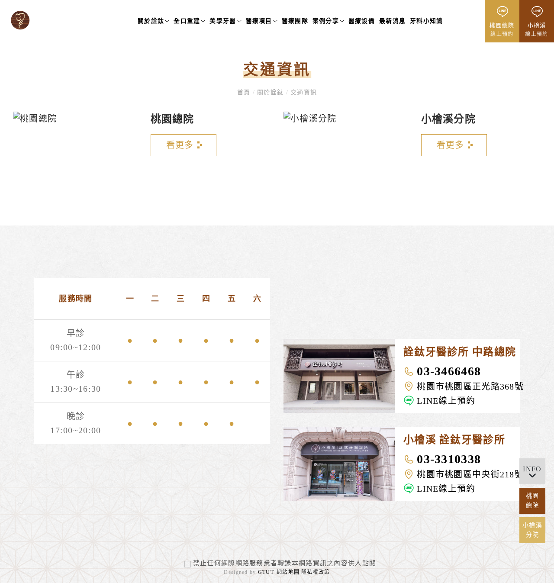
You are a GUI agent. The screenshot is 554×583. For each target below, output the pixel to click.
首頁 (245, 92)
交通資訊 (302, 92)
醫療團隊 (295, 21)
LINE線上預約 (446, 400)
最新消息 (392, 21)
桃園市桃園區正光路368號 (470, 386)
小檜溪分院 (448, 119)
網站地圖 (288, 572)
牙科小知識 (426, 21)
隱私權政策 (315, 572)
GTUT (266, 572)
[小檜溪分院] (309, 121)
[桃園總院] (35, 121)
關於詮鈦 (270, 92)
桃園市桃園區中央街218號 (470, 474)
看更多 (180, 145)
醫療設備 (361, 21)
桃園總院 (172, 119)
